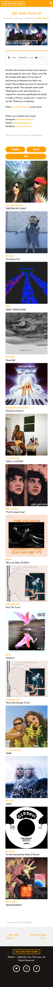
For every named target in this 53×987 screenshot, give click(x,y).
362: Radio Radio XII (26, 13)
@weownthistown (25, 119)
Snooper (9, 256)
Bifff (7, 306)
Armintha (10, 851)
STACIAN (10, 357)
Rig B (7, 655)
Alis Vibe (9, 801)
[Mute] (36, 57)
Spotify (36, 149)
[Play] (9, 57)
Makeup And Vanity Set (16, 408)
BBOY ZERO (11, 902)
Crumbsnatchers (13, 750)
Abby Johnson (12, 509)
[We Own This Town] (13, 3)
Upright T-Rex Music (32, 135)
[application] (26, 57)
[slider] (42, 57)
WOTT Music (42, 18)
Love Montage (12, 458)
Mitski (8, 559)
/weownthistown (24, 126)
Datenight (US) (12, 604)
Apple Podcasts (15, 149)
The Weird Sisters (20, 107)
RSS (26, 156)
